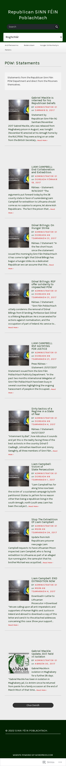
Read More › (42, 140)
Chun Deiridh (33, 705)
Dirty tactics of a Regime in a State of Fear (43, 411)
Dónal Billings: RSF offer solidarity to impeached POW (43, 284)
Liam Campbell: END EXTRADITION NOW (44, 580)
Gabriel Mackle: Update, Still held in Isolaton (43, 653)
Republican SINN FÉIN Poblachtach (33, 14)
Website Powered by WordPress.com (33, 755)
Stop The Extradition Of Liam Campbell (45, 521)
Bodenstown (29, 45)
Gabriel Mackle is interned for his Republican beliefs (43, 100)
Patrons (8, 50)
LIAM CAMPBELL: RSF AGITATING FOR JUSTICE (42, 346)
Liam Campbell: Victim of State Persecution (43, 466)
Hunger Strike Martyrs (49, 45)
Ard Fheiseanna (11, 45)
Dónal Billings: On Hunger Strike (43, 227)
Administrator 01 (46, 107)
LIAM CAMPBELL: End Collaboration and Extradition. (43, 169)
